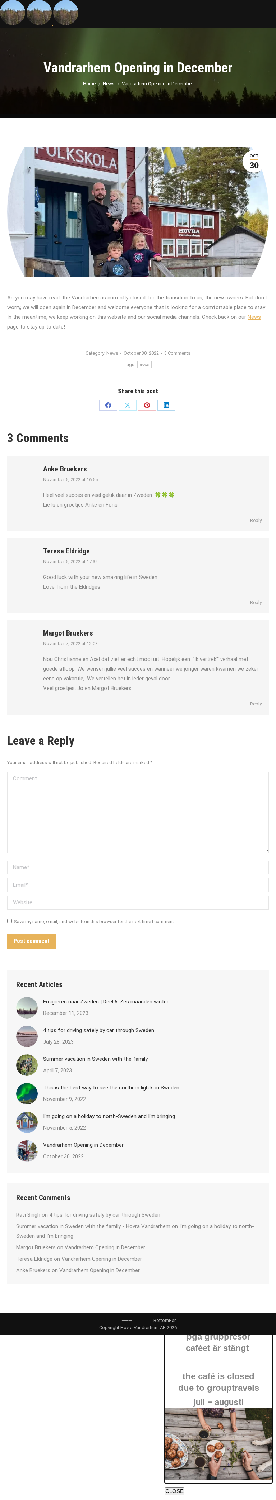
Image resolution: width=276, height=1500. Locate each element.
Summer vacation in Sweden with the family (95, 1059)
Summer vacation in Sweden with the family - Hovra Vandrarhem (93, 1226)
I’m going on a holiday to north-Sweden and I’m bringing (109, 1116)
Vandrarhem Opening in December (83, 1145)
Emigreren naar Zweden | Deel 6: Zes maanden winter (106, 1001)
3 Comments (177, 353)
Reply (256, 520)
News (254, 317)
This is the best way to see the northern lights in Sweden (111, 1087)
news (144, 364)
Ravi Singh (28, 1215)
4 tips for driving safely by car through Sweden (98, 1030)
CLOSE (174, 1491)
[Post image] (27, 1008)
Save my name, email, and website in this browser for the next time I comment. (94, 921)
